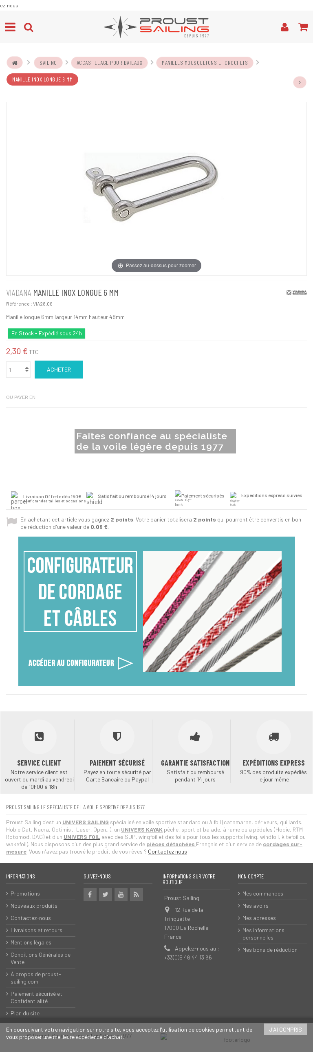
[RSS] (136, 894)
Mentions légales (31, 942)
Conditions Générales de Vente (41, 958)
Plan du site (25, 1013)
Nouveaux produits (34, 905)
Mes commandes (262, 893)
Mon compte (251, 876)
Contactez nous (167, 851)
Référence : (19, 303)
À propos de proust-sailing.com (36, 978)
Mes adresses (259, 917)
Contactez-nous (31, 917)
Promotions (25, 893)
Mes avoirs (255, 905)
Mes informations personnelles (263, 934)
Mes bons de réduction (270, 949)
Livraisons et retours (36, 930)
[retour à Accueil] (15, 62)
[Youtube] (121, 894)
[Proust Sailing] (156, 27)
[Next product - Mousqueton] (300, 82)
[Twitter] (105, 894)
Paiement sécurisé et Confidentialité (36, 997)
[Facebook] (90, 894)
